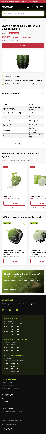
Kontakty (5, 401)
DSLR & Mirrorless (23, 160)
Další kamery (14, 208)
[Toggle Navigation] (42, 7)
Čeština (4, 408)
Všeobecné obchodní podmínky (11, 420)
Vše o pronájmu (10, 289)
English (11, 408)
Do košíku (23, 45)
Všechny (5, 160)
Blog (3, 398)
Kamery (12, 160)
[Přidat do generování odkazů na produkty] (23, 167)
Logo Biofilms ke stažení (9, 415)
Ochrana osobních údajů (9, 424)
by (7, 429)
